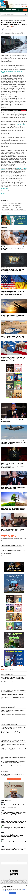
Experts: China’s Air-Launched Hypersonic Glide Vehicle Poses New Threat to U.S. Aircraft (12, 707)
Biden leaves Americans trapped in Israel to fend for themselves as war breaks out (12, 530)
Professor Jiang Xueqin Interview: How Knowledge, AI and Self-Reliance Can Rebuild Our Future (13, 842)
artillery (4, 31)
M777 (20, 31)
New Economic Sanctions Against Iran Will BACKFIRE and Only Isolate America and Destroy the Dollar (13, 849)
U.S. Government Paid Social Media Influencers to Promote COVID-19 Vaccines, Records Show (13, 736)
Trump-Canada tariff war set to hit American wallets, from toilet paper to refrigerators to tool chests (13, 741)
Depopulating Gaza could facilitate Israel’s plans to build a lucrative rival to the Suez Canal (13, 337)
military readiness (4, 32)
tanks (2, 33)
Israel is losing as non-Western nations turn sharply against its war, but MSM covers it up (12, 316)
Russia (24, 32)
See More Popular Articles (14, 778)
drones (13, 31)
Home (2, 18)
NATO (22, 32)
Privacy (3, 879)
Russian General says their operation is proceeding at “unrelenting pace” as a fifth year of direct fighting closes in (13, 678)
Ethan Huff (8, 267)
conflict (10, 31)
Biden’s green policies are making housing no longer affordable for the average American (13, 509)
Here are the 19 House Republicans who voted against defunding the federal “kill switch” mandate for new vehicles (13, 359)
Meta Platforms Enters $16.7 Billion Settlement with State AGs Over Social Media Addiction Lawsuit (13, 686)
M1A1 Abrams (16, 31)
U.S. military (5, 33)
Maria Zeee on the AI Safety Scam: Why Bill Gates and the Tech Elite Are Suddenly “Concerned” (13, 753)
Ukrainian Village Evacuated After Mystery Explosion (12, 694)
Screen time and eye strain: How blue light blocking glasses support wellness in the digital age (13, 766)
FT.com (2, 196)
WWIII (25, 33)
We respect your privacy (14, 865)
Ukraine (9, 33)
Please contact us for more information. (8, 556)
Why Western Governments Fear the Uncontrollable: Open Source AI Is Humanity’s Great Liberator (13, 724)
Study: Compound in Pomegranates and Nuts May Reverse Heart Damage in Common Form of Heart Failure (13, 762)
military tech (10, 32)
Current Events (7, 18)
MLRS (13, 32)
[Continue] (25, 863)
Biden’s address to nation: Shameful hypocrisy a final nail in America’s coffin (13, 487)
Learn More (5, 893)
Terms (6, 879)
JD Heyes (7, 26)
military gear (24, 31)
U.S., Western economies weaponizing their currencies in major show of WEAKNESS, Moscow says (12, 270)
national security (17, 32)
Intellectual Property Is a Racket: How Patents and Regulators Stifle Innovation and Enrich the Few (11, 732)
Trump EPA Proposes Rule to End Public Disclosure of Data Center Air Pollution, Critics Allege (13, 728)
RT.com (2, 193)
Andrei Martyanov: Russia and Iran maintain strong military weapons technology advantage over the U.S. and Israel (13, 442)
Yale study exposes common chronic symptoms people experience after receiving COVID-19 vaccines (13, 248)
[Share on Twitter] (8, 29)
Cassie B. (7, 245)
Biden (7, 31)
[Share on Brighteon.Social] (2, 29)
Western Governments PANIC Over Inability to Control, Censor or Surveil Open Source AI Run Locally (13, 822)
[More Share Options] (11, 29)
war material (13, 33)
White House (21, 33)
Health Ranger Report (6, 800)
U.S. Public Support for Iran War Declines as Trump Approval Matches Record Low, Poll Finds (13, 749)
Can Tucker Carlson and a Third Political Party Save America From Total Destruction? (13, 828)
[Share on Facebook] (5, 29)
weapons (17, 33)
